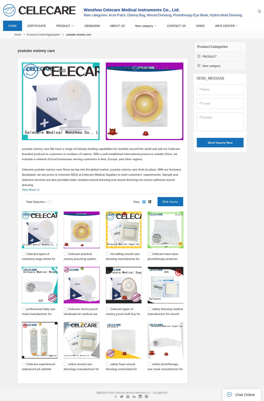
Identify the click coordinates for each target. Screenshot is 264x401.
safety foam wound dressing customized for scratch (121, 368)
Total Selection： (37, 201)
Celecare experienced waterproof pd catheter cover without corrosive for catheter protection (39, 370)
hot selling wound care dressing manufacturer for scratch (123, 258)
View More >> (31, 189)
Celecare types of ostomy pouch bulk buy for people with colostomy (123, 313)
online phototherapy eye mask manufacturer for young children (165, 368)
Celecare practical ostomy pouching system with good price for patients (81, 258)
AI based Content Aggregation (43, 34)
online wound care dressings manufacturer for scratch (81, 368)
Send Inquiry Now (220, 142)
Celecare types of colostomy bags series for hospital (38, 258)
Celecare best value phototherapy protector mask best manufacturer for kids (163, 260)
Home (17, 34)
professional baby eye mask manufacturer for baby (38, 313)
